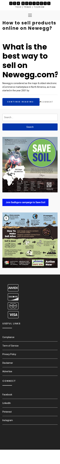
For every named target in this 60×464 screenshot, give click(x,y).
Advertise (7, 371)
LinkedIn (6, 403)
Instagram (7, 420)
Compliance (8, 337)
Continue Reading (20, 102)
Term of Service (10, 345)
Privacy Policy (9, 354)
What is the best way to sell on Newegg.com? (30, 60)
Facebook (7, 394)
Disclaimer (7, 363)
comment (47, 102)
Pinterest (7, 411)
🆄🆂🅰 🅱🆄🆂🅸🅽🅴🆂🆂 (30, 3)
